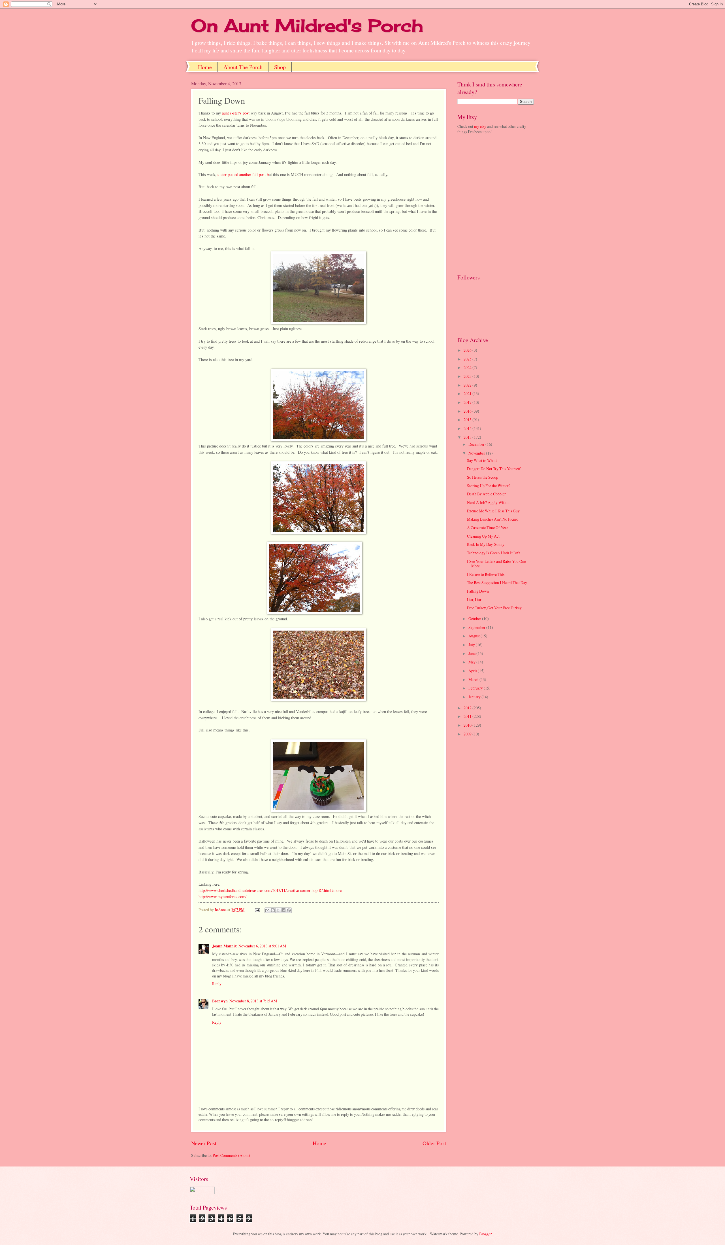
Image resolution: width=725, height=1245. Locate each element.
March (473, 679)
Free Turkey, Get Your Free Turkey (494, 607)
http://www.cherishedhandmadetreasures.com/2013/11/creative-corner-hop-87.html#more (270, 890)
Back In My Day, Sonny (485, 544)
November (477, 453)
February (476, 688)
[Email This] (267, 910)
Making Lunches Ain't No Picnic (492, 519)
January (474, 696)
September (477, 627)
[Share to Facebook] (283, 910)
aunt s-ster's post (235, 113)
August (474, 636)
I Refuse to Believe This (485, 574)
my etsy (480, 126)
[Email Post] (257, 909)
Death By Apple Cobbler (486, 494)
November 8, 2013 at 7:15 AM (253, 1001)
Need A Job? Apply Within (488, 502)
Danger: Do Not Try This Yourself (494, 468)
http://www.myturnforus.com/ (222, 896)
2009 (468, 734)
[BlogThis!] (273, 910)
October (475, 618)
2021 (468, 393)
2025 (468, 359)
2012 (468, 707)
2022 (468, 385)
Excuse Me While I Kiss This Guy (493, 511)
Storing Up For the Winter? (488, 485)
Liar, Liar (474, 599)
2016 (468, 411)
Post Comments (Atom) (231, 1155)
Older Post (434, 1143)
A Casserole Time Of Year (487, 527)
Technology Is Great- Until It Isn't (493, 552)
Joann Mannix (224, 946)
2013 (468, 437)
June (472, 653)
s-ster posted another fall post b (243, 174)
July (472, 644)
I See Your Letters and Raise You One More (496, 564)
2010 (468, 725)
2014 (468, 428)
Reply (216, 983)
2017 (468, 402)
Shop (280, 67)
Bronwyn (220, 1001)
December (476, 444)
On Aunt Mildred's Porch (307, 25)
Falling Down (478, 591)
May (472, 662)
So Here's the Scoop (482, 477)
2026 (468, 350)
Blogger (485, 1233)
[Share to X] (278, 910)
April (473, 670)
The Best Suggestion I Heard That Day (497, 582)
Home (205, 67)
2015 (468, 419)
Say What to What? (482, 460)
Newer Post (203, 1143)
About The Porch (243, 67)
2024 (468, 367)
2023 (468, 376)
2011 (468, 716)
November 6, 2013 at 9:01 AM (262, 946)
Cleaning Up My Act (483, 536)
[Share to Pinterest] (289, 910)
